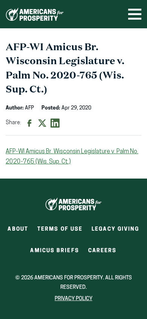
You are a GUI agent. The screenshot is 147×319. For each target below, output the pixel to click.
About (18, 229)
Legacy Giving (115, 229)
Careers (102, 253)
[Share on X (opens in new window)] (42, 123)
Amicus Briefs (54, 253)
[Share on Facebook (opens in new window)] (29, 123)
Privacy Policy (73, 299)
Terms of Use (60, 229)
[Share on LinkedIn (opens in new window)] (55, 123)
